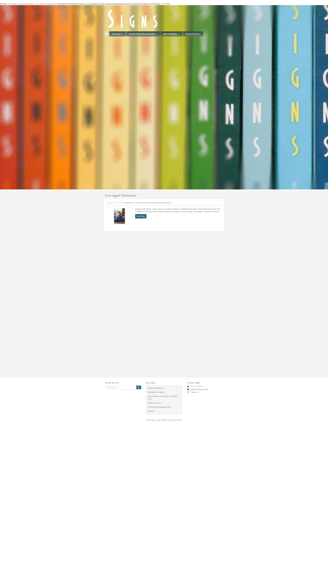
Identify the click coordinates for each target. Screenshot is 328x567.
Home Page (106, 33)
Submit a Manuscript (155, 388)
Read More (141, 216)
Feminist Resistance (193, 34)
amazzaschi (129, 203)
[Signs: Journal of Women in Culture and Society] (132, 18)
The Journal (116, 34)
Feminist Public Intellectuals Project (142, 34)
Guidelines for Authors (156, 392)
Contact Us (195, 392)
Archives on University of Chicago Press (163, 397)
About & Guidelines (170, 34)
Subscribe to (154, 403)
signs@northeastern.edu (199, 389)
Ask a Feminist (140, 203)
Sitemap (151, 411)
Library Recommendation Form (159, 407)
